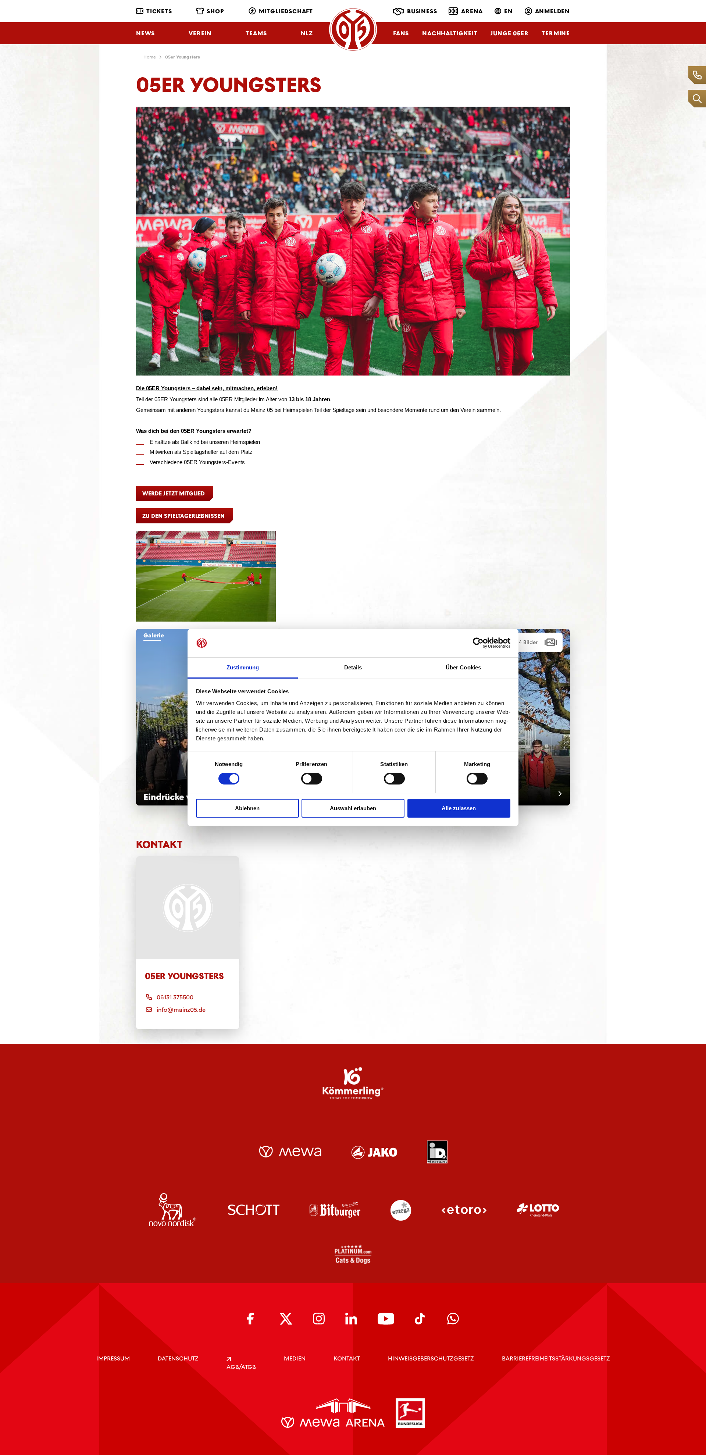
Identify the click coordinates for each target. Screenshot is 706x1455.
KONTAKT (347, 1358)
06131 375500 (175, 997)
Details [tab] (353, 667)
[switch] (311, 779)
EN (508, 11)
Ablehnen (247, 808)
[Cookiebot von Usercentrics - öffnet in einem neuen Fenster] (478, 642)
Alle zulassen (459, 808)
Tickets (159, 11)
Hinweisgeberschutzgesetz (431, 1358)
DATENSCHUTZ (178, 1358)
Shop (215, 11)
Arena (472, 11)
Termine (556, 33)
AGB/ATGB (241, 1367)
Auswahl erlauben (353, 808)
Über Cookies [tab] (463, 667)
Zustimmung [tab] (243, 667)
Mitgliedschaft (286, 11)
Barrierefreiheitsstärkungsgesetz (556, 1358)
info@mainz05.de (181, 1010)
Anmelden (552, 11)
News (145, 33)
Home (149, 57)
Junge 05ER (509, 33)
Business (422, 11)
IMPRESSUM (113, 1358)
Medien (295, 1358)
